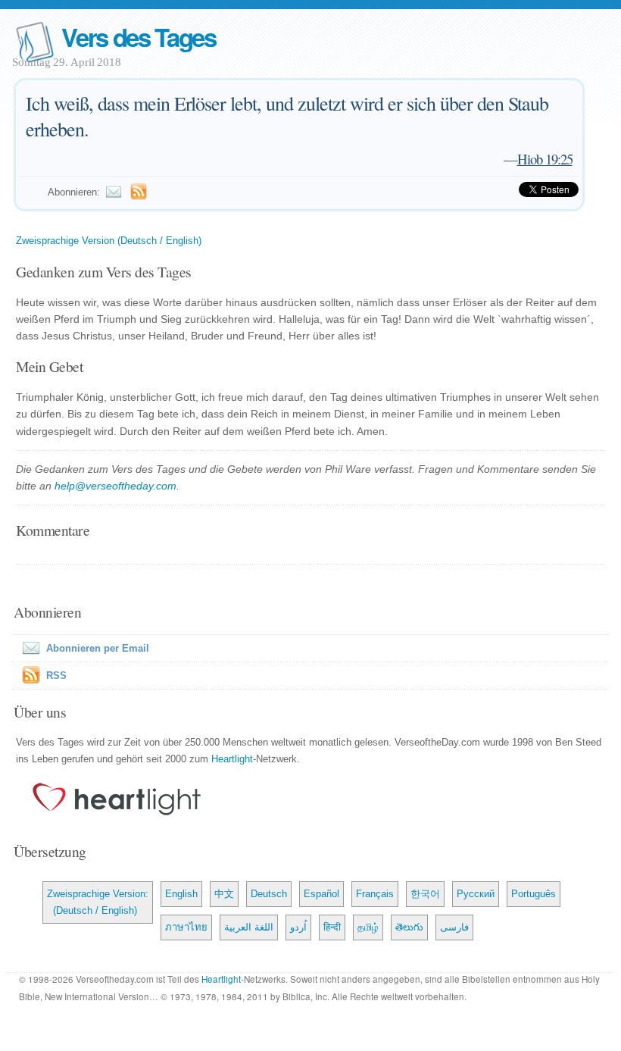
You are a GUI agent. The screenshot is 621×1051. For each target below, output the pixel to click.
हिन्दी (332, 927)
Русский (476, 893)
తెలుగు (409, 927)
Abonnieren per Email (97, 648)
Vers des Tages (138, 37)
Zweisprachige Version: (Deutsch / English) (97, 902)
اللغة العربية (248, 927)
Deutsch (269, 893)
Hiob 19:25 (545, 158)
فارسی (454, 927)
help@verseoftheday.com (115, 486)
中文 (224, 893)
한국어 (425, 893)
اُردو (298, 927)
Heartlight (232, 759)
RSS (56, 675)
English (181, 893)
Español (321, 893)
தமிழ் (368, 927)
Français (375, 893)
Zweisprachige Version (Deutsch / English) (108, 240)
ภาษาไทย (186, 927)
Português (533, 893)
